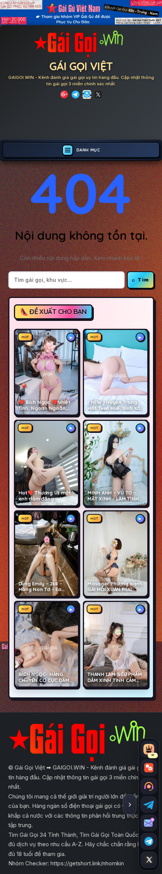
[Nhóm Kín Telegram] (87, 94)
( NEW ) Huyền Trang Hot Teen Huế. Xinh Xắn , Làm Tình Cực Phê (115, 405)
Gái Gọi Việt (81, 66)
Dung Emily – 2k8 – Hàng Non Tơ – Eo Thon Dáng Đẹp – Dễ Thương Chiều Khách (42, 587)
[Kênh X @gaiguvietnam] (149, 859)
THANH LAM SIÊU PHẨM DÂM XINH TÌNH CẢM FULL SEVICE (114, 677)
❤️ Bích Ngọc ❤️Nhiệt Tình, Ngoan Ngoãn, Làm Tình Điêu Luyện (44, 405)
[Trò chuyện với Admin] (149, 786)
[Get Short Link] (64, 94)
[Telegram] (75, 94)
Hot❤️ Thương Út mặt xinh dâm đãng (44, 496)
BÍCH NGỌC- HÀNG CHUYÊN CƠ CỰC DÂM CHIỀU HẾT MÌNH (43, 677)
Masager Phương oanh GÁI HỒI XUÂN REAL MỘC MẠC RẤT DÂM (114, 587)
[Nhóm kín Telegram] (149, 841)
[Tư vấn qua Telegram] (149, 804)
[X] (98, 94)
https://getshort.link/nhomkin (87, 863)
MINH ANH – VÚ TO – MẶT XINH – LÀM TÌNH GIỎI (113, 496)
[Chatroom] (149, 767)
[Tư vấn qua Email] (149, 823)
